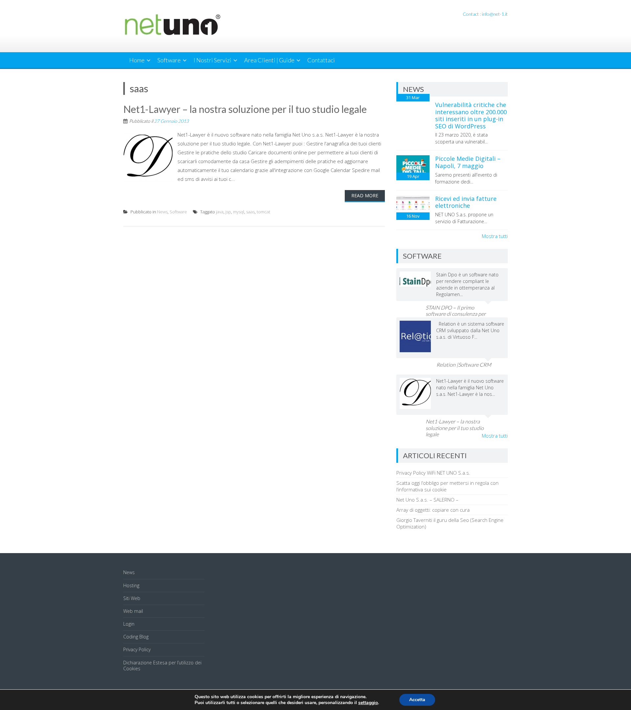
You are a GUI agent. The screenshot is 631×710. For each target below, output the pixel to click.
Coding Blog (136, 637)
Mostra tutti (495, 236)
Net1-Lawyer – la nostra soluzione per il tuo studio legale (245, 109)
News (162, 212)
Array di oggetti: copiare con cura (433, 509)
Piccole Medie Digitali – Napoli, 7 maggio (468, 162)
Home (137, 60)
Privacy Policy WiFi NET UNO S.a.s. (433, 472)
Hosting (131, 585)
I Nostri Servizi (212, 60)
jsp (228, 212)
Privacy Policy (137, 649)
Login (128, 624)
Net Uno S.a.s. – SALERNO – (427, 499)
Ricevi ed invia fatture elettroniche (466, 202)
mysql (238, 212)
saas (250, 212)
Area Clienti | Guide (269, 60)
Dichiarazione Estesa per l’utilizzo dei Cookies (162, 665)
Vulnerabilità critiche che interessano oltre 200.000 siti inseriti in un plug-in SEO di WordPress (471, 115)
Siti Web (131, 598)
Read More (364, 195)
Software (169, 60)
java (219, 212)
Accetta (417, 700)
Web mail (133, 611)
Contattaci (321, 60)
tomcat (263, 212)
